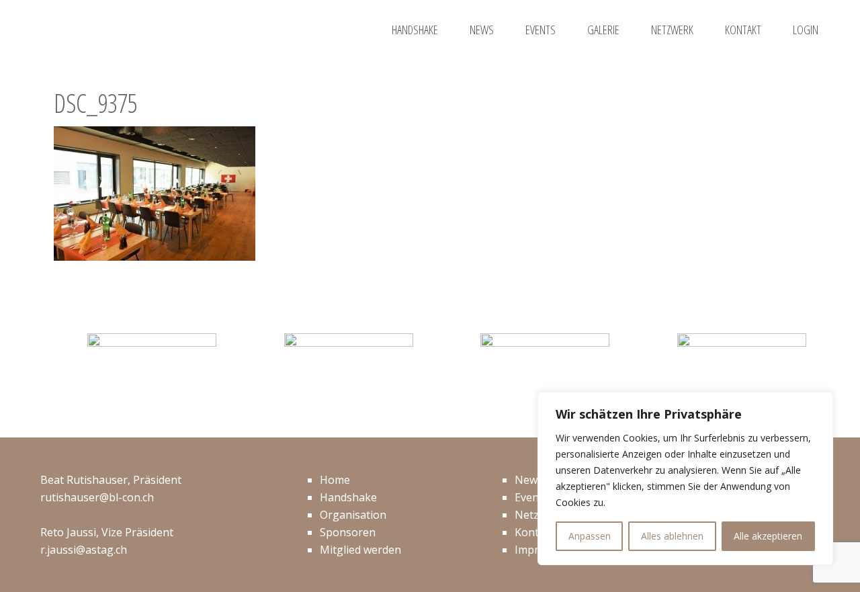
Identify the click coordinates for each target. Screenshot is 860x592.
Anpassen (589, 536)
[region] (685, 478)
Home (335, 479)
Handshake (348, 497)
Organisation (353, 514)
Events (531, 497)
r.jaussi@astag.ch (83, 549)
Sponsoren (348, 532)
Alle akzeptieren (768, 536)
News (529, 479)
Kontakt (535, 532)
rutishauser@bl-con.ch (97, 497)
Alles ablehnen (672, 536)
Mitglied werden (360, 549)
